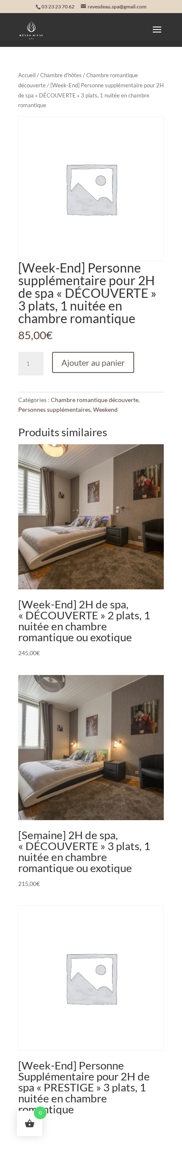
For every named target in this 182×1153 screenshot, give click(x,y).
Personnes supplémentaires (54, 409)
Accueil (27, 75)
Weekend (105, 409)
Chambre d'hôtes (61, 75)
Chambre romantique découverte (94, 399)
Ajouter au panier (93, 362)
